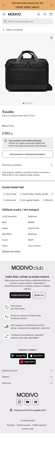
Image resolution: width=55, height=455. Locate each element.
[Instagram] (19, 402)
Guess (5, 245)
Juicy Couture (34, 245)
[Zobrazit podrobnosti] (51, 165)
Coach (5, 240)
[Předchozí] (4, 5)
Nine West (7, 234)
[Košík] (51, 14)
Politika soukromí (39, 425)
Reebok (31, 222)
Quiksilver (32, 216)
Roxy (4, 222)
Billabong (32, 234)
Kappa (5, 228)
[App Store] (36, 355)
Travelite (8, 112)
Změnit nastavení (23, 425)
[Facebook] (36, 402)
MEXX (31, 240)
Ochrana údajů (27, 429)
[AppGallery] (27, 361)
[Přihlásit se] (39, 14)
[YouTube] (27, 402)
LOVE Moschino (9, 216)
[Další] (51, 5)
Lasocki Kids (33, 228)
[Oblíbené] (45, 14)
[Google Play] (18, 355)
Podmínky (11, 425)
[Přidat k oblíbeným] (51, 38)
